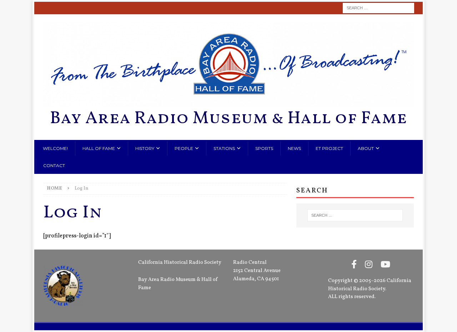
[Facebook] (354, 265)
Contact (54, 165)
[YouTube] (385, 265)
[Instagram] (368, 265)
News (294, 148)
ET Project (329, 148)
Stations (224, 148)
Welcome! (55, 148)
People (184, 148)
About (366, 148)
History (144, 148)
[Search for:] (378, 8)
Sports (264, 148)
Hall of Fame (98, 148)
